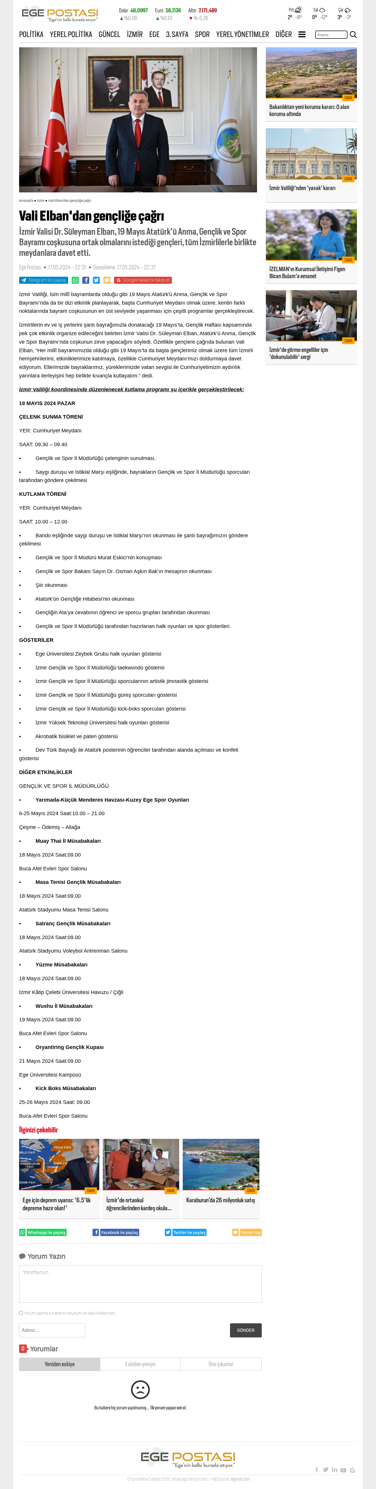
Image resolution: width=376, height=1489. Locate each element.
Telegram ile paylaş (47, 280)
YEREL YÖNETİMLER (242, 34)
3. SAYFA (177, 34)
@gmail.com (240, 1479)
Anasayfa (26, 201)
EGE (154, 34)
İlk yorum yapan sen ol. (168, 1408)
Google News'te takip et (146, 280)
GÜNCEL (109, 34)
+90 (214, 1479)
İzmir (41, 201)
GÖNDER (246, 1330)
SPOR (202, 34)
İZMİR (135, 34)
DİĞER (284, 34)
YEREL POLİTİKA (71, 34)
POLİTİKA (31, 34)
